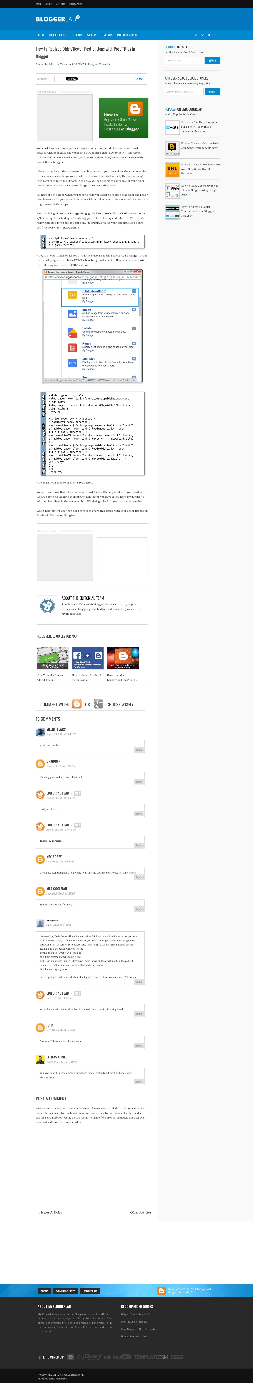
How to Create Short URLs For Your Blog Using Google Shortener (200, 169)
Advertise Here (65, 1291)
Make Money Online (127, 35)
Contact (48, 4)
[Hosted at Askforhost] (118, 1357)
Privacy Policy (75, 4)
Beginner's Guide (57, 35)
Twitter (54, 515)
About (38, 4)
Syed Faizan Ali (115, 609)
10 (136, 79)
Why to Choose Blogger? (135, 1314)
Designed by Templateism (150, 1357)
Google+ (69, 515)
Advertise (60, 4)
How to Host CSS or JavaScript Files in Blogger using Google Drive (200, 190)
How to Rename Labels (134, 1336)
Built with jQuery (89, 1357)
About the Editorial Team (83, 598)
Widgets (91, 35)
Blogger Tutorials (99, 64)
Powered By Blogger (70, 1357)
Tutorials (76, 35)
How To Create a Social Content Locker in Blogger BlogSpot (197, 211)
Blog (41, 35)
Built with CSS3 (175, 1357)
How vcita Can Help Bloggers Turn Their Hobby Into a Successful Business (199, 127)
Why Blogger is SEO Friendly (138, 1329)
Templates (106, 35)
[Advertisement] (149, 19)
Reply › (139, 749)
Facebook (43, 515)
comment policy (123, 1113)
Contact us (90, 1291)
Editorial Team (57, 64)
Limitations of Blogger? (135, 1321)
